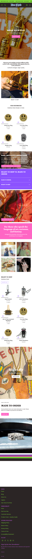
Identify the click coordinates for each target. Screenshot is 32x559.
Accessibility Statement (7, 534)
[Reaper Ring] (8, 137)
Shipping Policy (5, 522)
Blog (2, 494)
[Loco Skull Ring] (24, 137)
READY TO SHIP (5, 184)
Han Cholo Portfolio (6, 503)
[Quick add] (3, 122)
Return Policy (4, 525)
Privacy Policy (4, 528)
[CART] (29, 5)
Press (2, 491)
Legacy (3, 500)
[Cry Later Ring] (24, 117)
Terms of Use (4, 531)
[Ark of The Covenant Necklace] (8, 311)
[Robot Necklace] (24, 332)
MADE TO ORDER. (6, 180)
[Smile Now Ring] (8, 117)
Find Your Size (4, 511)
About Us (3, 497)
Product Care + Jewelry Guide (9, 517)
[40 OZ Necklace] (24, 291)
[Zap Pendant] (8, 291)
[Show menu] (1, 5)
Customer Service (6, 514)
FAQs (2, 508)
